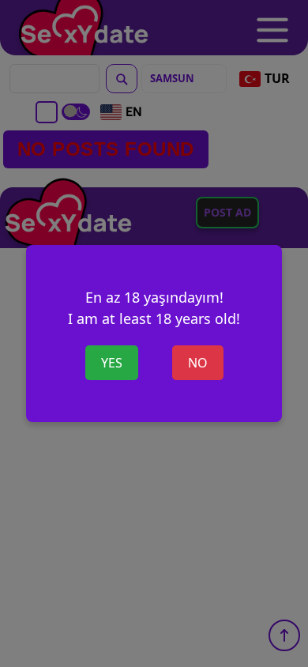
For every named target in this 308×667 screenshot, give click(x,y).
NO (198, 362)
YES (111, 362)
